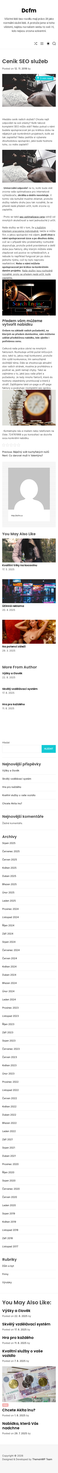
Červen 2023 (9, 1057)
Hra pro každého (13, 704)
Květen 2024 (9, 966)
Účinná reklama (13, 606)
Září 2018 (7, 1238)
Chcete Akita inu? (12, 803)
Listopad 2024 (10, 917)
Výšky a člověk (12, 673)
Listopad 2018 (10, 1229)
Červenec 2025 (11, 851)
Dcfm (29, 10)
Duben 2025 (9, 875)
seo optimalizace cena (32, 216)
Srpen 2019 (8, 1213)
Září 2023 (7, 1032)
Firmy (5, 1274)
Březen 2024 (9, 983)
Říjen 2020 (8, 1172)
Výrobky (7, 1282)
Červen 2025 (9, 859)
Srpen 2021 (8, 1147)
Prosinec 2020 (10, 1164)
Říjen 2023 (8, 1024)
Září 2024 (7, 933)
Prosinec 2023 (10, 1007)
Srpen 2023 (8, 1040)
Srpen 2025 (8, 843)
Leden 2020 (9, 1205)
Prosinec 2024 (10, 908)
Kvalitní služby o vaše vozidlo (19, 795)
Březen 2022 (9, 1122)
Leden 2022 (9, 1131)
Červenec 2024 (11, 950)
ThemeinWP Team (42, 1459)
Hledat (6, 742)
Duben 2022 (9, 1114)
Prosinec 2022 (10, 1081)
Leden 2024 (9, 999)
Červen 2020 (9, 1197)
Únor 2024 (8, 991)
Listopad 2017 (10, 1246)
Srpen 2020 (8, 1180)
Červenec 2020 (11, 1188)
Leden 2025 (9, 900)
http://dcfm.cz (17, 515)
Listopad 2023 (10, 1015)
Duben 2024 (9, 974)
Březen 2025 (9, 884)
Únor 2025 (8, 892)
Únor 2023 (8, 1073)
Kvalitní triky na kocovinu (19, 565)
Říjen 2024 (8, 925)
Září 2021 (7, 1139)
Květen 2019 (9, 1221)
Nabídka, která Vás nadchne (20, 1426)
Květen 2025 (9, 867)
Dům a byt (8, 1265)
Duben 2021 (9, 1155)
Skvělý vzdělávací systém (20, 689)
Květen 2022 (9, 1106)
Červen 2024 (9, 958)
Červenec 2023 (11, 1048)
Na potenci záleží (14, 646)
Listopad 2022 (10, 1090)
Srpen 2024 (8, 941)
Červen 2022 (9, 1098)
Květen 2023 (9, 1065)
